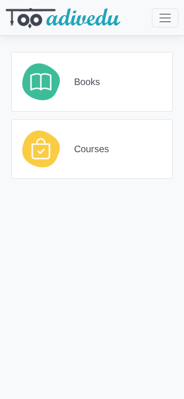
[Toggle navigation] (165, 18)
